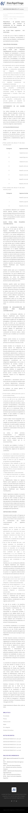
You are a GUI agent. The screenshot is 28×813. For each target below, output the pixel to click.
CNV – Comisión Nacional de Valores (12, 774)
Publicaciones (6, 721)
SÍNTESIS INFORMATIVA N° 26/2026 (12, 744)
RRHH (4, 724)
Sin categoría (6, 727)
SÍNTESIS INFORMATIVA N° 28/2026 (12, 739)
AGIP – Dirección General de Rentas (11, 765)
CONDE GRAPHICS (20, 810)
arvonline (5, 18)
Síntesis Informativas (18, 16)
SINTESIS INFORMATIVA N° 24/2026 (12, 750)
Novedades (6, 716)
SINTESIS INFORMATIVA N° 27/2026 (12, 741)
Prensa (5, 718)
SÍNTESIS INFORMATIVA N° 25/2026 (12, 747)
